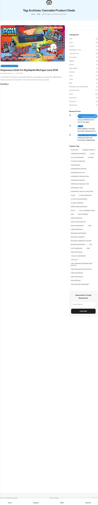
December (73, 57)
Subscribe (83, 311)
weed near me (76, 280)
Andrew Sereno (7, 73)
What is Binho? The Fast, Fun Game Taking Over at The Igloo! (86, 131)
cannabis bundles (88, 150)
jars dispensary (76, 218)
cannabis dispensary (78, 153)
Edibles (71, 61)
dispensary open (77, 188)
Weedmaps (73, 105)
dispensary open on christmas (82, 191)
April (71, 42)
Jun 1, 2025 (19, 73)
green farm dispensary (79, 206)
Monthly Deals (12, 66)
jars (72, 214)
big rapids (74, 150)
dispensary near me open (80, 184)
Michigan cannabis (77, 237)
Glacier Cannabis (77, 203)
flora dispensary (85, 195)
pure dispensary (77, 252)
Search (95, 27)
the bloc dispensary (78, 256)
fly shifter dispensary (79, 199)
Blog (38, 14)
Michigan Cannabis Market (78, 87)
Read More (4, 84)
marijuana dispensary (78, 233)
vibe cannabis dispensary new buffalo (82, 264)
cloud (92, 153)
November (73, 98)
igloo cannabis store (87, 210)
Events (71, 64)
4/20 (70, 39)
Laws (71, 79)
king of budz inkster (78, 222)
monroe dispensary (78, 244)
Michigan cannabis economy (81, 241)
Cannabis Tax (74, 53)
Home (33, 14)
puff (90, 244)
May (70, 83)
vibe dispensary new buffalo (81, 269)
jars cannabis (83, 214)
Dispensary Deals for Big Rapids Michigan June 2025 (29, 70)
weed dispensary (77, 277)
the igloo (74, 259)
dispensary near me (78, 180)
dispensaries (75, 165)
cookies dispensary (78, 161)
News (71, 94)
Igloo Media (73, 68)
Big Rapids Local (75, 50)
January (72, 72)
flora (73, 195)
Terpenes (72, 101)
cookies (91, 157)
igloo (73, 210)
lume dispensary (77, 229)
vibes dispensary (77, 273)
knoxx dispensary (77, 225)
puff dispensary (76, 248)
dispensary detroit (78, 172)
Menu (2, 2)
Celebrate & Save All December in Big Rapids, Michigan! (86, 140)
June (3, 66)
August (71, 46)
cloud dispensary (77, 157)
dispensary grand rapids (80, 176)
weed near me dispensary (80, 284)
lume (89, 225)
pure (88, 248)
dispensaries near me (78, 169)
